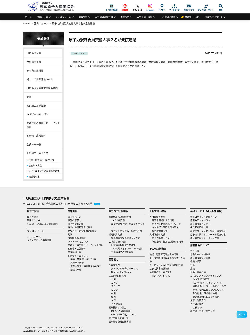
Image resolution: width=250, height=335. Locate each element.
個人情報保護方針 (202, 279)
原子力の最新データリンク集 (204, 238)
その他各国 (116, 303)
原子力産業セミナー (162, 238)
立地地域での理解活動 (122, 252)
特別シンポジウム (161, 275)
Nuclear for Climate (121, 272)
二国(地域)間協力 (117, 275)
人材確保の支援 (157, 234)
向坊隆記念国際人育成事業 (165, 227)
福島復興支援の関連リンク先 (125, 238)
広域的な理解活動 (117, 241)
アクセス (161, 6)
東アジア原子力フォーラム (124, 268)
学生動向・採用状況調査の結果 (168, 241)
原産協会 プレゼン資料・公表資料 (208, 230)
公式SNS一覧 (34, 144)
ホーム (28, 16)
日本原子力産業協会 (52, 6)
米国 (113, 279)
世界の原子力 (34, 61)
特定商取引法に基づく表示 (206, 296)
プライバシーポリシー (206, 6)
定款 (192, 268)
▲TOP (241, 314)
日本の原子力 (34, 53)
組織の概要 (195, 261)
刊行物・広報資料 (36, 135)
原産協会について (214, 16)
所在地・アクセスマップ (202, 311)
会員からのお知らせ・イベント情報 (43, 125)
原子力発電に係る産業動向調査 (44, 171)
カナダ (114, 282)
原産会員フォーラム (200, 220)
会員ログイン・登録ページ (203, 216)
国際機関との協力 (117, 307)
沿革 (192, 265)
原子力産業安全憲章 (200, 258)
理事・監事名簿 (198, 272)
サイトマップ (174, 6)
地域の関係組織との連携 (123, 245)
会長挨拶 (194, 250)
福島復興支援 (115, 234)
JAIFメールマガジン (37, 114)
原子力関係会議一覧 (119, 318)
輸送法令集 (34, 176)
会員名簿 (197, 307)
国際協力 (124, 16)
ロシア (114, 289)
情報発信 (83, 16)
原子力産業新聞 (112, 6)
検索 (220, 6)
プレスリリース (63, 16)
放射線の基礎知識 (36, 105)
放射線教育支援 (160, 230)
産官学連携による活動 (163, 220)
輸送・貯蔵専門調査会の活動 (163, 254)
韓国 (113, 296)
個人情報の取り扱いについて (207, 282)
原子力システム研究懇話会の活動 (166, 265)
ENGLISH (125, 6)
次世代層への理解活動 (120, 216)
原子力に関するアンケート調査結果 (208, 234)
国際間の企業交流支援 (120, 321)
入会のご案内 (197, 303)
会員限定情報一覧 (199, 227)
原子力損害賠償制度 (159, 268)
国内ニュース (79, 53)
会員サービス (191, 16)
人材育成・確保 (144, 16)
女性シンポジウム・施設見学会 (126, 230)
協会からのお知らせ (200, 254)
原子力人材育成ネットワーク (166, 223)
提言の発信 (42, 16)
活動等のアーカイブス (160, 272)
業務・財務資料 (198, 300)
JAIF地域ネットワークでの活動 (126, 248)
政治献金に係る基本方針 (205, 293)
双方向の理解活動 (104, 16)
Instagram (150, 6)
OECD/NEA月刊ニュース (123, 314)
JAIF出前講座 (118, 220)
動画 (29, 96)
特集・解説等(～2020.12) (41, 160)
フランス (115, 286)
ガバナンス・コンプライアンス (205, 275)
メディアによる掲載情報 (39, 240)
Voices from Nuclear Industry (42, 223)
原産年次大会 (35, 165)
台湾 (113, 300)
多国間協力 (114, 265)
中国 (113, 293)
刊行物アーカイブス (37, 153)
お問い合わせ (189, 6)
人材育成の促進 (157, 216)
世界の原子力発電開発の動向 (42, 88)
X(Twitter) (137, 6)
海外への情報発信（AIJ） (40, 79)
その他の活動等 (168, 16)
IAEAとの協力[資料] (121, 311)
